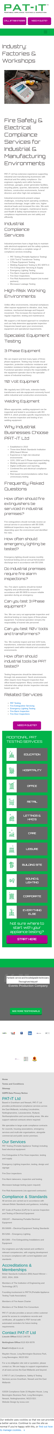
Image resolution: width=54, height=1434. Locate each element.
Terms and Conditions (13, 1084)
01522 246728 (23, 1336)
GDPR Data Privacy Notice (15, 1093)
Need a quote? (27, 725)
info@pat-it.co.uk (16, 1348)
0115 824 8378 (28, 1342)
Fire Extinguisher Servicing (22, 706)
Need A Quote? (39, 21)
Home (5, 1079)
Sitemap (6, 1088)
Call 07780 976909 (14, 21)
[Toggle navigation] (45, 32)
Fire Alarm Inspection (19, 711)
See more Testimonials (26, 1011)
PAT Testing (15, 703)
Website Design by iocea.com (15, 1402)
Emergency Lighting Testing (22, 708)
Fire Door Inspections (20, 714)
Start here (27, 939)
